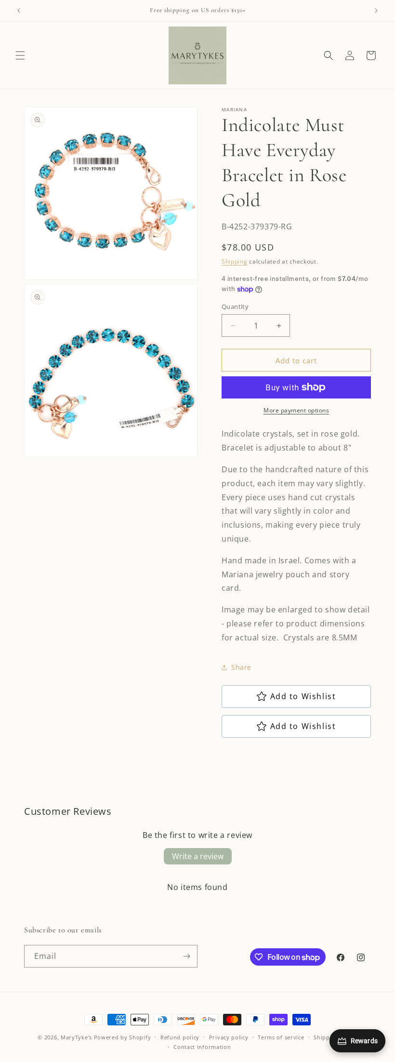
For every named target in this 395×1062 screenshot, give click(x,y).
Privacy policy (229, 1037)
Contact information (202, 1046)
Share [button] (241, 667)
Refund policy (179, 1037)
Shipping (235, 261)
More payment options (296, 410)
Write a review (198, 856)
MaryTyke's (76, 1037)
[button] (20, 55)
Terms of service (281, 1037)
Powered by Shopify (122, 1037)
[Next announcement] (376, 10)
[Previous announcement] (18, 10)
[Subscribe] (186, 956)
